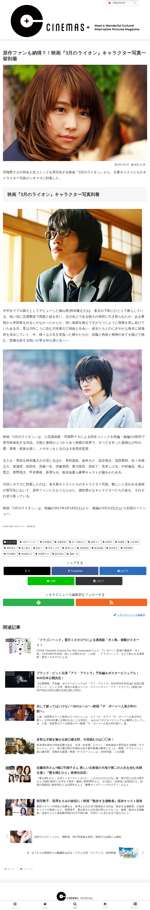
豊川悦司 (59, 554)
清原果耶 (127, 548)
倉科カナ (95, 542)
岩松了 (39, 548)
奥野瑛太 (11, 548)
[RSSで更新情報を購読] (111, 602)
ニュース (11, 542)
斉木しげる (53, 548)
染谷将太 (113, 548)
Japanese (118, 2)
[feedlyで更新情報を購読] (38, 602)
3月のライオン (29, 542)
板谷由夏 (98, 548)
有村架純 (84, 548)
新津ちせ (69, 548)
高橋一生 (74, 554)
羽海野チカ (43, 554)
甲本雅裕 (11, 554)
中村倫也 (47, 542)
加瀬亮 (121, 542)
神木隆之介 (26, 554)
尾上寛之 (25, 548)
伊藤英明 (61, 542)
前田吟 (109, 542)
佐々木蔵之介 (78, 542)
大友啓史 (134, 542)
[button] (99, 581)
